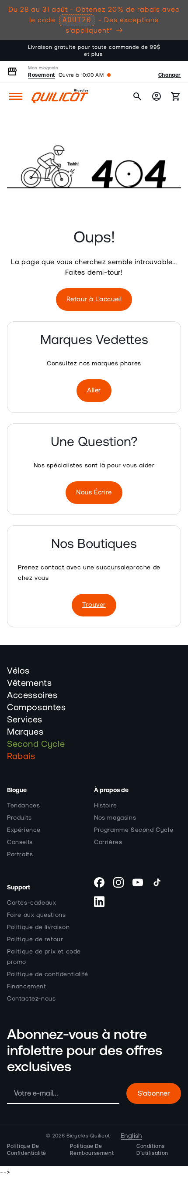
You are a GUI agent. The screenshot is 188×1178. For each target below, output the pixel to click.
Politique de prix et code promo (44, 957)
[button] (15, 96)
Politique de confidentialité (47, 974)
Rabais (21, 756)
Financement (26, 987)
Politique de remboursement (92, 1149)
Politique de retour (35, 939)
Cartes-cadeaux (31, 903)
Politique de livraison (38, 927)
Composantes (36, 707)
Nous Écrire (94, 492)
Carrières (108, 842)
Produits (19, 818)
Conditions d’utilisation (152, 1149)
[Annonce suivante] (171, 50)
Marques (25, 732)
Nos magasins (115, 818)
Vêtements (29, 683)
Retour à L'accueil (94, 299)
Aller (94, 390)
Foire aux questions (36, 915)
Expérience (24, 830)
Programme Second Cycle (133, 830)
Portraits (20, 854)
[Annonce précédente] (16, 50)
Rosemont (41, 75)
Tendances (23, 806)
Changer (169, 75)
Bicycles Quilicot (88, 1135)
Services (24, 719)
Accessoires (32, 695)
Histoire (105, 806)
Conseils (20, 842)
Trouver (94, 605)
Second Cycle (36, 744)
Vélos (18, 671)
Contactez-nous (31, 999)
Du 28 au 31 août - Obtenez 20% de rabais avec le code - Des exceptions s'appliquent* (94, 20)
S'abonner (154, 1093)
